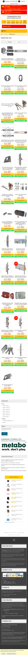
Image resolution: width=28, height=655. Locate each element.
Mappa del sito (6, 532)
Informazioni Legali (6, 627)
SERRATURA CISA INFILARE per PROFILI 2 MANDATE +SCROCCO (20, 277)
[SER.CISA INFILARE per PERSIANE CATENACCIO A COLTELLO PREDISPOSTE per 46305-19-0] (20, 159)
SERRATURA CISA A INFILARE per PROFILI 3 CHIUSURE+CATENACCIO (7, 277)
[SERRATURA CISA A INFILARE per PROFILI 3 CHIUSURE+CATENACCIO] (7, 268)
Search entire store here (6, 428)
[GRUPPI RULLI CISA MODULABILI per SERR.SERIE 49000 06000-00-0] (7, 51)
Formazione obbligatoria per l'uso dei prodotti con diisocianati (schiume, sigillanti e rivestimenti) (12, 460)
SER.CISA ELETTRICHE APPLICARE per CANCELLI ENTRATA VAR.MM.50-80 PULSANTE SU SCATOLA (20, 223)
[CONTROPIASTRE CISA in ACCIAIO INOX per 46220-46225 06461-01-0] (7, 132)
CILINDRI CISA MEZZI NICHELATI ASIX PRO (7, 358)
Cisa (3, 422)
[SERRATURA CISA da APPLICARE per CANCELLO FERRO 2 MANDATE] (20, 295)
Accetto (3, 653)
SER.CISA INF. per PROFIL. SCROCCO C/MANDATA (20, 249)
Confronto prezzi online (21, 647)
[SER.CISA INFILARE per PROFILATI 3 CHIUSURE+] (20, 349)
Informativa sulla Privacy (11, 653)
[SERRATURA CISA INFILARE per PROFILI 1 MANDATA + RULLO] (7, 241)
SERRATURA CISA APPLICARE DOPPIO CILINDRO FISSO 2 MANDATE (7, 304)
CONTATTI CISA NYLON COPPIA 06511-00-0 (20, 195)
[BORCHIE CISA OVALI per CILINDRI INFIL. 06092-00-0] (20, 78)
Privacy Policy (6, 595)
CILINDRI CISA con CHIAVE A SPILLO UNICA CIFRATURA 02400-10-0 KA (7, 195)
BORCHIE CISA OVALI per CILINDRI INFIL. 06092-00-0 (21, 86)
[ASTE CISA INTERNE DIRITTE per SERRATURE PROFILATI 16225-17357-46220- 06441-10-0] (7, 105)
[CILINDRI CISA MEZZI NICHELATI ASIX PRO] (7, 349)
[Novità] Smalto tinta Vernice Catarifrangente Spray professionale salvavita (13, 465)
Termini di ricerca (13, 532)
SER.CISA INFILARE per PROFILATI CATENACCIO (20, 331)
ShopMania (12, 647)
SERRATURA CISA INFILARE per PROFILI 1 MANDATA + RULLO (7, 249)
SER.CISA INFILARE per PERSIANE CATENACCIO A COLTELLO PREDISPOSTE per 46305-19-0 (20, 168)
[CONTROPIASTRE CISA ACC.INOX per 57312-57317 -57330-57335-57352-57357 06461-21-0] (20, 132)
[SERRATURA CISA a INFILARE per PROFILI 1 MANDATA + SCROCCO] (7, 322)
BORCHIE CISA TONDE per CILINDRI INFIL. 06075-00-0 (7, 86)
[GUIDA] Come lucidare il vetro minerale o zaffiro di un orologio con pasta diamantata (13, 468)
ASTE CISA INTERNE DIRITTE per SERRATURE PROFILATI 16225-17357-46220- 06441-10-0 (7, 114)
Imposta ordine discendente (19, 42)
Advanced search (4, 435)
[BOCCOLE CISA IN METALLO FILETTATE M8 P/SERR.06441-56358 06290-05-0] (7, 214)
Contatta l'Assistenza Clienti (8, 630)
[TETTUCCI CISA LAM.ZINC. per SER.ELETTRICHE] (7, 377)
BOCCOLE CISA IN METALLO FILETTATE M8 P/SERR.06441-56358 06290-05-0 (7, 222)
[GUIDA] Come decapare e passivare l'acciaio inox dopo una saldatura (13, 470)
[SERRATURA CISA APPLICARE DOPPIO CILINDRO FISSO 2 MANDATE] (7, 295)
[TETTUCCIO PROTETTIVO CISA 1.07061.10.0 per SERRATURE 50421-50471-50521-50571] (7, 159)
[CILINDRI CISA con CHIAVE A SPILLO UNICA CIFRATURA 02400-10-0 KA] (7, 186)
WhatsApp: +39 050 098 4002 (11, 1)
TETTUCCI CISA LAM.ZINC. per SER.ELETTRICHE (7, 385)
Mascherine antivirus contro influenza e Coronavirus (10, 462)
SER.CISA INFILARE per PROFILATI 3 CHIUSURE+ (20, 358)
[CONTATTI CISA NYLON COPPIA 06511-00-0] (20, 186)
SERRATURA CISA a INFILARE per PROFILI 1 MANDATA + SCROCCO (7, 331)
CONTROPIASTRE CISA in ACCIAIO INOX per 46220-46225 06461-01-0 (7, 141)
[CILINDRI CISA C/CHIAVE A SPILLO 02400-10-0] (20, 105)
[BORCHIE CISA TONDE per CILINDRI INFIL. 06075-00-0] (7, 78)
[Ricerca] (25, 26)
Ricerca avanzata (21, 532)
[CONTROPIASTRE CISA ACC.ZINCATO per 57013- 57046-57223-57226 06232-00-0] (20, 51)
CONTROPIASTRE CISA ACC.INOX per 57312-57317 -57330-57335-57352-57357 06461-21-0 (21, 141)
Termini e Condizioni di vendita (9, 594)
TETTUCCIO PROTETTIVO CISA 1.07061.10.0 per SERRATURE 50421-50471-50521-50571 (7, 168)
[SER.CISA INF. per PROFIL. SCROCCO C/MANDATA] (20, 241)
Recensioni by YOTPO (9, 522)
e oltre (5, 416)
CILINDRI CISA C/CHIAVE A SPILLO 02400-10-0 (20, 114)
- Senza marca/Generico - (7, 420)
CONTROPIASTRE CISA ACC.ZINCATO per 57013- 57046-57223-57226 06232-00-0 (21, 59)
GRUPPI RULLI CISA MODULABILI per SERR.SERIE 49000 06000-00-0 (7, 59)
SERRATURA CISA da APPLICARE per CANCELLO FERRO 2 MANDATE (20, 304)
